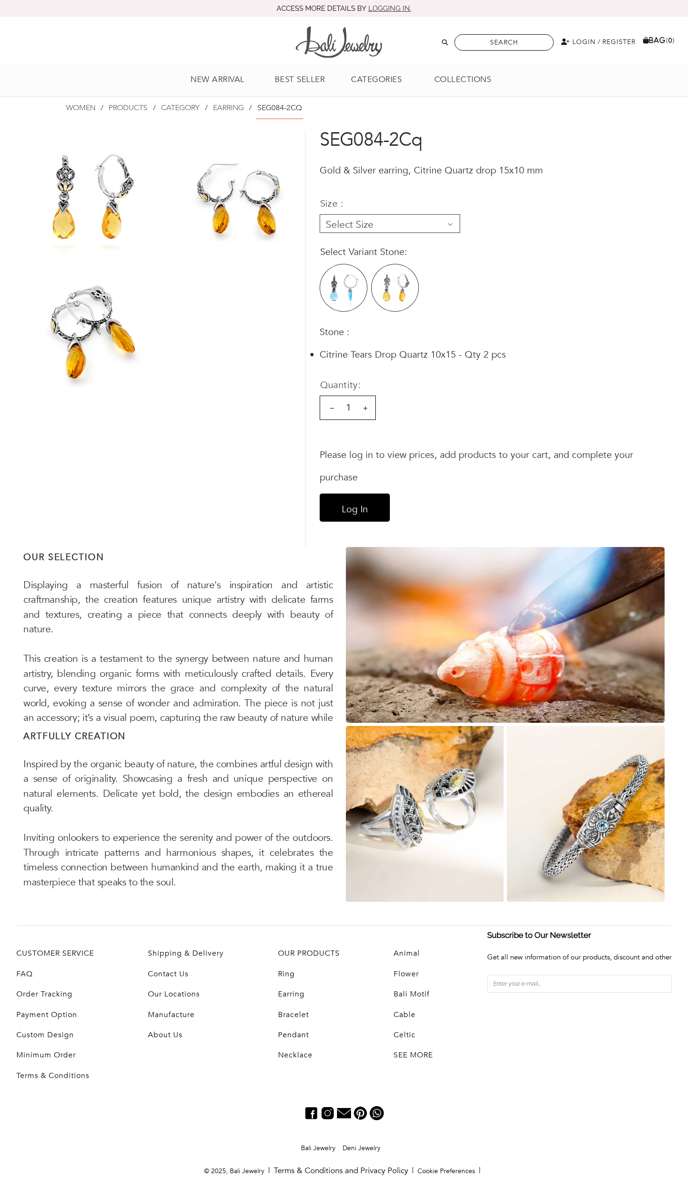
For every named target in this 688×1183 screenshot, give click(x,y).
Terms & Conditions (52, 1076)
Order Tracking (44, 994)
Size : (332, 203)
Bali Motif (412, 994)
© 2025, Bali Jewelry (234, 1171)
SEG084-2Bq (343, 287)
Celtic (405, 1035)
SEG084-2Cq (395, 287)
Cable (405, 1015)
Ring (286, 974)
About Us (165, 1035)
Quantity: (340, 385)
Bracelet (293, 1015)
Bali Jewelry (318, 1148)
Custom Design (45, 1035)
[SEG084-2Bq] (343, 287)
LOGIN (583, 41)
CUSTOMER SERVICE (55, 953)
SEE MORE (413, 1055)
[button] (381, 79)
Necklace (295, 1055)
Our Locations (174, 994)
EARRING (228, 108)
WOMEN (80, 108)
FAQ (24, 974)
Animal (407, 953)
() (662, 40)
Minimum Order (46, 1055)
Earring (291, 994)
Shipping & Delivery (186, 953)
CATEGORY (180, 108)
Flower (406, 974)
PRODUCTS (128, 108)
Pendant (293, 1035)
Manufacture (171, 1015)
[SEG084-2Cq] (395, 287)
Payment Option (46, 1015)
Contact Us (168, 974)
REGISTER (619, 41)
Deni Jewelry (362, 1148)
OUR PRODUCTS (309, 953)
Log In (355, 509)
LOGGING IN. (389, 8)
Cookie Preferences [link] (446, 1171)
